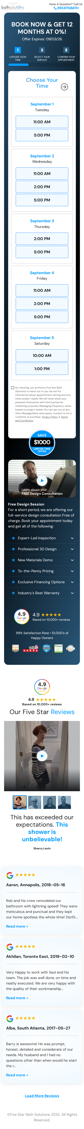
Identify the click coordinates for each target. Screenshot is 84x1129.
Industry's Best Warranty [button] (39, 593)
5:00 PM (42, 135)
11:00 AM (42, 122)
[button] (19, 802)
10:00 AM (42, 355)
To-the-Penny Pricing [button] (36, 571)
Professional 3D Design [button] (37, 549)
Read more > (17, 926)
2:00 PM (42, 186)
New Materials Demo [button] (35, 560)
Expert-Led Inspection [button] (37, 538)
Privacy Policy (50, 417)
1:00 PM (42, 368)
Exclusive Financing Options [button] (41, 582)
